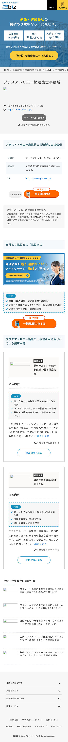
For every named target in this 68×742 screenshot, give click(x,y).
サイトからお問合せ (34, 117)
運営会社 (14, 720)
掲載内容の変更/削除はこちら (35, 124)
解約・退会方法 (24, 726)
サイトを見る (15, 194)
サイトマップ (41, 726)
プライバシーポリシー (32, 720)
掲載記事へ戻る (34, 452)
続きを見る (43, 436)
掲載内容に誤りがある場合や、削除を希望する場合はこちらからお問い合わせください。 (34, 219)
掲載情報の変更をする (47, 442)
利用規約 (9, 726)
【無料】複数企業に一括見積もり (34, 55)
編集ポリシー (52, 720)
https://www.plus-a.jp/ (38, 178)
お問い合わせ (57, 726)
